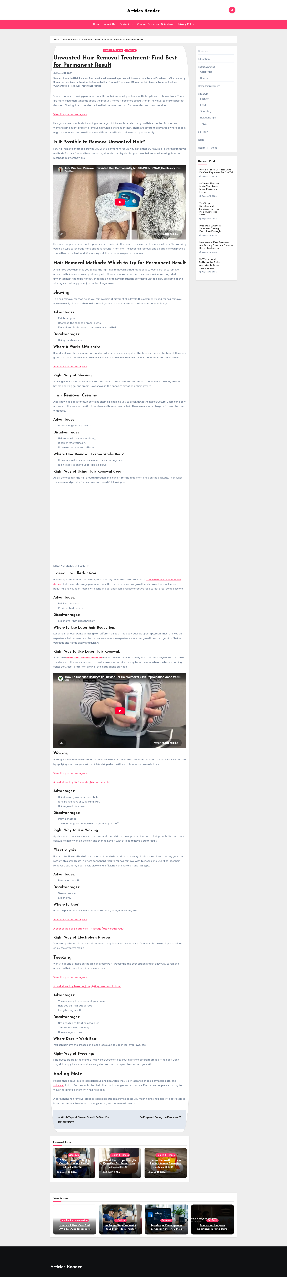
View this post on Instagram (70, 114)
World (201, 139)
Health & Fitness (113, 50)
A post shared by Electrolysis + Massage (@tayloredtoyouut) (89, 928)
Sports (204, 78)
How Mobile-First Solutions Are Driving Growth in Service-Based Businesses (216, 245)
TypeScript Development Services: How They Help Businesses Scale (209, 209)
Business (203, 51)
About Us (109, 24)
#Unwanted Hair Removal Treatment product (77, 86)
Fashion (204, 98)
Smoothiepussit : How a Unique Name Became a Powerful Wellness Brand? (165, 1163)
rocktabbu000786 (71, 1167)
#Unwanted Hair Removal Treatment (110, 82)
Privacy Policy (186, 24)
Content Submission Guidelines (155, 24)
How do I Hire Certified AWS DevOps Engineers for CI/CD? (74, 1229)
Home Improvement (209, 86)
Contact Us (126, 24)
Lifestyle (131, 50)
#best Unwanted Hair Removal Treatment (78, 78)
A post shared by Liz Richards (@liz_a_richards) (81, 782)
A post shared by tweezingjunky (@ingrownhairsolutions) (87, 986)
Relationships (208, 117)
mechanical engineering (74, 1220)
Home (96, 24)
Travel (203, 124)
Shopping (205, 111)
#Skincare (173, 78)
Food (203, 105)
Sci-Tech (203, 131)
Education (204, 59)
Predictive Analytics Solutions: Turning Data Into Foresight (210, 229)
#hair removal (108, 78)
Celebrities (206, 71)
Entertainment (206, 67)
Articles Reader (143, 11)
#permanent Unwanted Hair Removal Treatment (142, 78)
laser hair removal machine (84, 657)
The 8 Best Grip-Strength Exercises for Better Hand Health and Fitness (119, 1163)
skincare (58, 1085)
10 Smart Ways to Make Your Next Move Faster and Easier (74, 1163)
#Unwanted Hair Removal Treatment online (153, 82)
